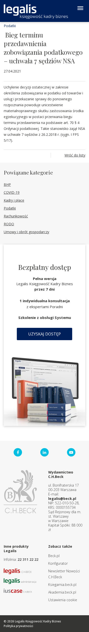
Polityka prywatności (18, 626)
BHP (7, 184)
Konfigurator (58, 563)
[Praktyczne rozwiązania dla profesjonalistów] (36, 11)
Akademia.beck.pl (62, 592)
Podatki (10, 25)
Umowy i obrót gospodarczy (26, 231)
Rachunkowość (16, 216)
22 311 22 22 (28, 559)
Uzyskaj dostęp (44, 334)
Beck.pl (54, 555)
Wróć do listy (75, 155)
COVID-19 (12, 192)
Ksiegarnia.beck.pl (62, 584)
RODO (9, 224)
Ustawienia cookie (62, 599)
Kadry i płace (14, 200)
